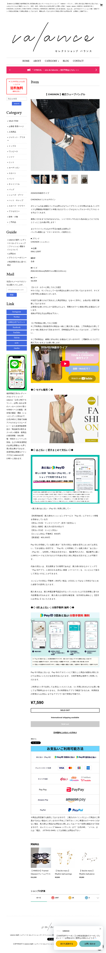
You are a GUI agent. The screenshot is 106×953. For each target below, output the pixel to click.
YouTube (16, 332)
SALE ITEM (13, 121)
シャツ (11, 157)
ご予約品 (12, 222)
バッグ (11, 189)
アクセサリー (14, 211)
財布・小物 (13, 217)
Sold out (65, 724)
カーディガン (14, 168)
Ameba (17, 348)
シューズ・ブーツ (16, 195)
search (16, 103)
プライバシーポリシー (18, 258)
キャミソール (14, 184)
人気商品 (12, 132)
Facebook (16, 327)
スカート (12, 173)
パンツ (11, 179)
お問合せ (12, 254)
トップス (12, 146)
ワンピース (13, 151)
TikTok (17, 338)
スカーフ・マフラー (17, 206)
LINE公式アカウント (16, 322)
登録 (11, 295)
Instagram (16, 312)
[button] (52, 61)
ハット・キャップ (16, 200)
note (16, 343)
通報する (33, 739)
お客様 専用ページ (16, 126)
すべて (38, 898)
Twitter (17, 317)
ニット (11, 162)
